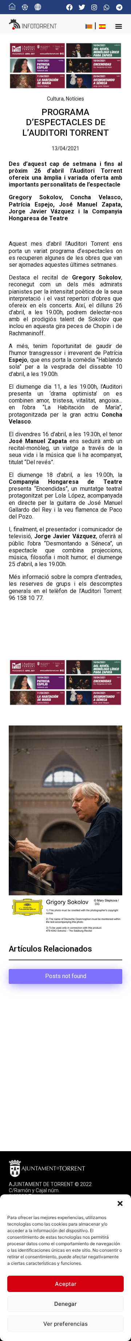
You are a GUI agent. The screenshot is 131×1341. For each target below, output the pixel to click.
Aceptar (65, 1283)
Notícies (75, 99)
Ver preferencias (65, 1323)
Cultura (55, 99)
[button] (120, 1203)
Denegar (65, 1303)
